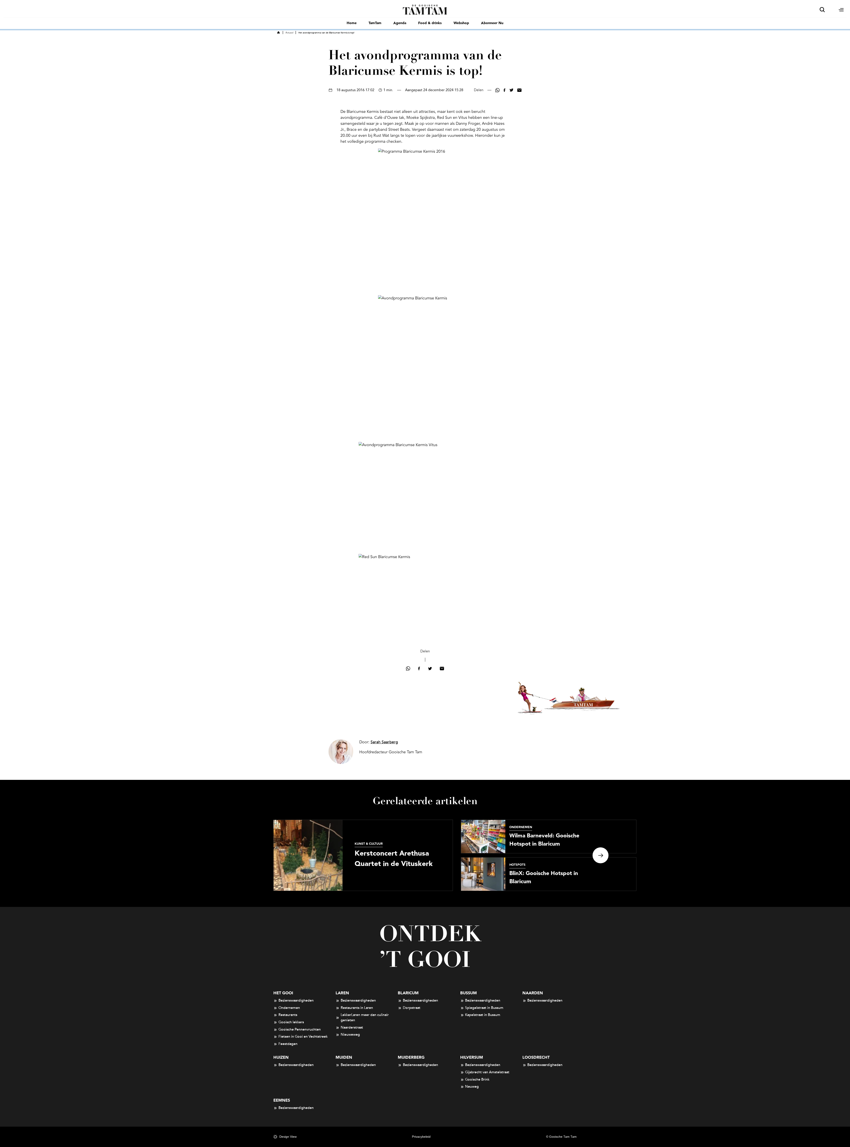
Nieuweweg (350, 1034)
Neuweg (472, 1086)
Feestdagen (288, 1044)
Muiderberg (411, 1057)
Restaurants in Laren (357, 1008)
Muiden (344, 1057)
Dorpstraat (411, 1008)
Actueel (289, 33)
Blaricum (408, 993)
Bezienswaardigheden (296, 1000)
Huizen (281, 1057)
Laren (342, 993)
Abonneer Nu (492, 23)
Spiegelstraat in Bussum (484, 1008)
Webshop (461, 23)
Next (601, 855)
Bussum (468, 993)
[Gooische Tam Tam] (425, 9)
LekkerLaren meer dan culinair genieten (365, 1017)
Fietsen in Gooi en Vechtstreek (303, 1036)
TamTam (375, 23)
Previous (249, 855)
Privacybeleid (421, 1136)
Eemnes (281, 1100)
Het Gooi (283, 993)
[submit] (822, 9)
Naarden (532, 993)
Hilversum (471, 1057)
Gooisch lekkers (291, 1022)
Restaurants (287, 1015)
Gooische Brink (477, 1079)
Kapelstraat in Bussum (482, 1015)
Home (352, 23)
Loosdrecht (536, 1057)
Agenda (399, 23)
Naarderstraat (352, 1027)
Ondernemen (289, 1008)
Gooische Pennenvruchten (299, 1029)
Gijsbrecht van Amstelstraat (487, 1072)
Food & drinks (430, 23)
